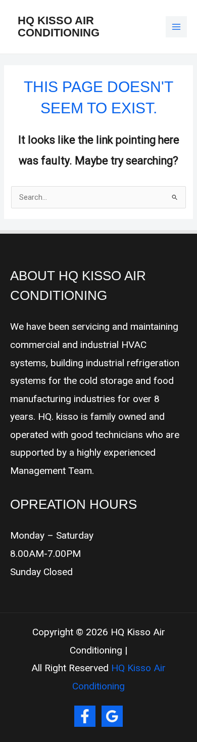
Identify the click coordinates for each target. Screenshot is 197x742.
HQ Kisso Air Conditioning (59, 26)
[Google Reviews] (112, 716)
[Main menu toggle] (176, 26)
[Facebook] (84, 716)
